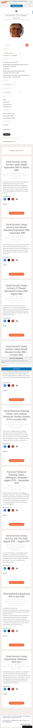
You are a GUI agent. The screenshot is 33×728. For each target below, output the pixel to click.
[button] (16, 358)
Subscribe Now (16, 369)
